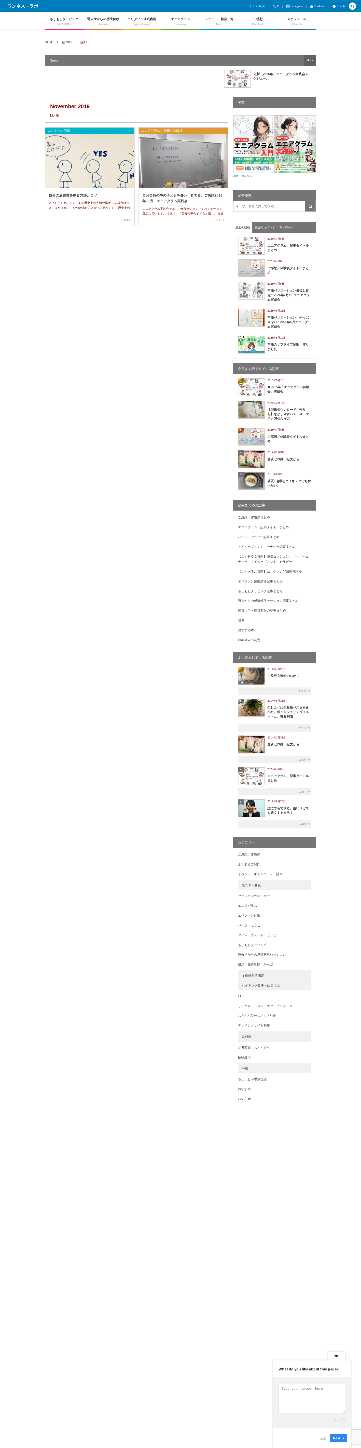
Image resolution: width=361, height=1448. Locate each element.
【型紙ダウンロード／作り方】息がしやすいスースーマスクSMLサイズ (288, 414)
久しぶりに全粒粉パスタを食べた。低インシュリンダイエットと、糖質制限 (288, 712)
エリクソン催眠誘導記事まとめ (260, 581)
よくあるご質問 (249, 864)
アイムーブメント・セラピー (258, 935)
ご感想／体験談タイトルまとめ (288, 270)
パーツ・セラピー (251, 925)
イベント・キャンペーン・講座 (260, 874)
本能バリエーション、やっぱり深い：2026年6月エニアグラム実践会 (289, 322)
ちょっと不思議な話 (252, 1079)
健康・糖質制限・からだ (255, 964)
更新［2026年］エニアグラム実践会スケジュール (280, 76)
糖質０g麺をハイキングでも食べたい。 (289, 483)
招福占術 (244, 1057)
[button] (352, 6)
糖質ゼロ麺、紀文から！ (285, 459)
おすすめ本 (246, 630)
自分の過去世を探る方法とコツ (73, 195)
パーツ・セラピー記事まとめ (258, 537)
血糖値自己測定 (249, 640)
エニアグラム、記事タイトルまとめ (288, 248)
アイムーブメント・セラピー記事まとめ (266, 547)
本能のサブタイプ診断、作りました (288, 346)
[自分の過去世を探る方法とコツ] (89, 164)
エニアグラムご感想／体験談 (162, 130)
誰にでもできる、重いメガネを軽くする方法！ (288, 810)
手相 (245, 1068)
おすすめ (244, 1089)
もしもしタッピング (252, 945)
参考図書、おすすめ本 (254, 1047)
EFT (241, 996)
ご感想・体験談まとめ (254, 517)
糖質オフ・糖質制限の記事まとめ (262, 610)
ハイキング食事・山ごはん (261, 985)
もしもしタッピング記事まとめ (260, 591)
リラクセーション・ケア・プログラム (265, 1006)
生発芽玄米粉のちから (283, 676)
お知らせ (244, 1099)
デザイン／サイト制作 (254, 1025)
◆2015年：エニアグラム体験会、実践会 (288, 389)
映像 (241, 620)
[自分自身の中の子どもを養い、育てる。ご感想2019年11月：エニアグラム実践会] (183, 164)
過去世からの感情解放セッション (262, 954)
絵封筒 (246, 1037)
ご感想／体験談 (249, 854)
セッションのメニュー (254, 896)
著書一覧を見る (242, 175)
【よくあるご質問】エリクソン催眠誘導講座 (270, 571)
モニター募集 (251, 885)
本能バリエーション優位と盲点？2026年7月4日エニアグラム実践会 (288, 295)
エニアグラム (247, 906)
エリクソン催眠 (59, 130)
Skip (323, 1438)
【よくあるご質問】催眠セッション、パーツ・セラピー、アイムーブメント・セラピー (273, 559)
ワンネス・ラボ (22, 6)
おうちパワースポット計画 (257, 1015)
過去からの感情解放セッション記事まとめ (268, 601)
